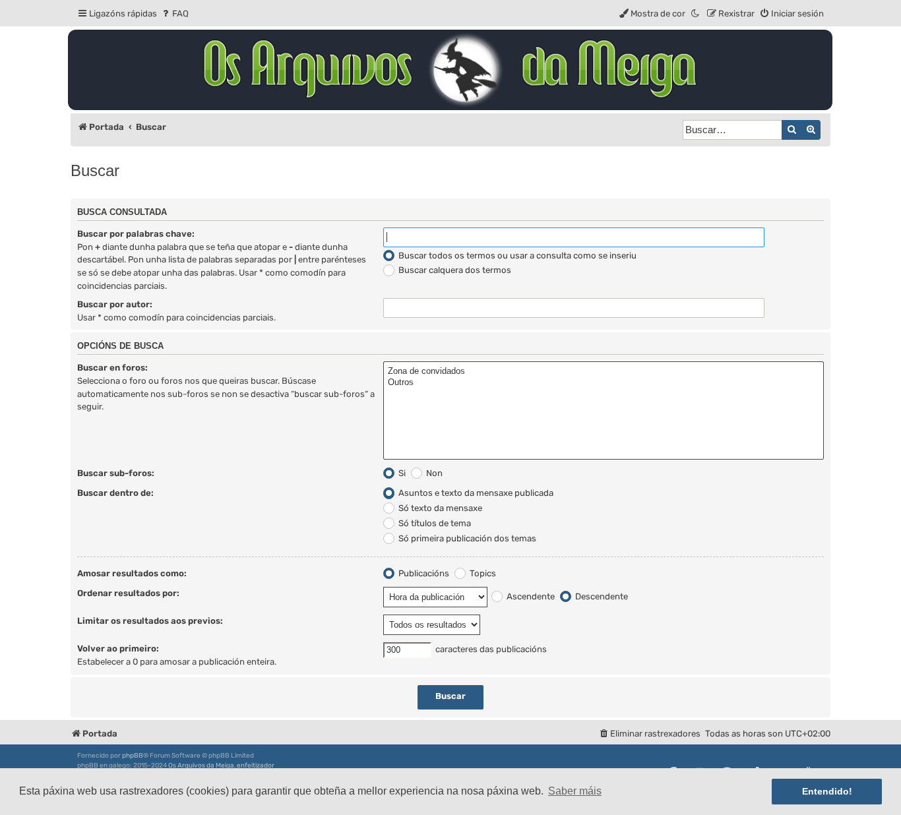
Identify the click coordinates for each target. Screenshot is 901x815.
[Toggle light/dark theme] (696, 13)
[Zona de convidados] (604, 371)
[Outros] (604, 382)
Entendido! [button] (827, 791)
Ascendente (530, 596)
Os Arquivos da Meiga (201, 766)
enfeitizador (255, 766)
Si (401, 473)
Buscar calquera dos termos (453, 270)
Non (433, 473)
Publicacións (422, 573)
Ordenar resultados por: (128, 593)
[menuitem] (174, 13)
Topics (482, 573)
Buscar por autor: (114, 304)
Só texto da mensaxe (439, 508)
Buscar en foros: (112, 368)
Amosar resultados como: (132, 573)
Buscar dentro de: (115, 493)
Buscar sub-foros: (115, 473)
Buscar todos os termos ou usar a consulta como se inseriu (516, 255)
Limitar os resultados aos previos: (150, 621)
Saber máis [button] (575, 791)
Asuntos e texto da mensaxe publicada (474, 493)
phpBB (132, 756)
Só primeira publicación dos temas (466, 538)
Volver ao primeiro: (118, 648)
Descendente (600, 596)
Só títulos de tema (433, 523)
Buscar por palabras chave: (136, 234)
